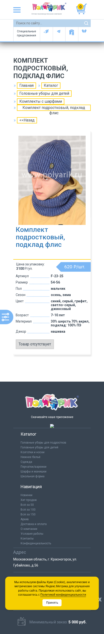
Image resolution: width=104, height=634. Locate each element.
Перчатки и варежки (84, 34)
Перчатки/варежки (33, 466)
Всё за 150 (28, 514)
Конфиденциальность (36, 543)
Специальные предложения (26, 33)
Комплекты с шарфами (40, 101)
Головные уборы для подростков (59, 34)
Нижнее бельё (30, 457)
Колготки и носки (33, 452)
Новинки (26, 495)
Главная (26, 85)
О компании (29, 529)
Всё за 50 (27, 504)
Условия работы (32, 533)
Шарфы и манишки (71, 34)
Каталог (51, 85)
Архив (25, 519)
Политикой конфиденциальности (63, 594)
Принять (52, 602)
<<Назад (27, 120)
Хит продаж (29, 500)
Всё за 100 (28, 509)
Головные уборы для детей (46, 34)
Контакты (27, 538)
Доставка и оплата (34, 524)
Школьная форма (33, 476)
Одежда (26, 462)
